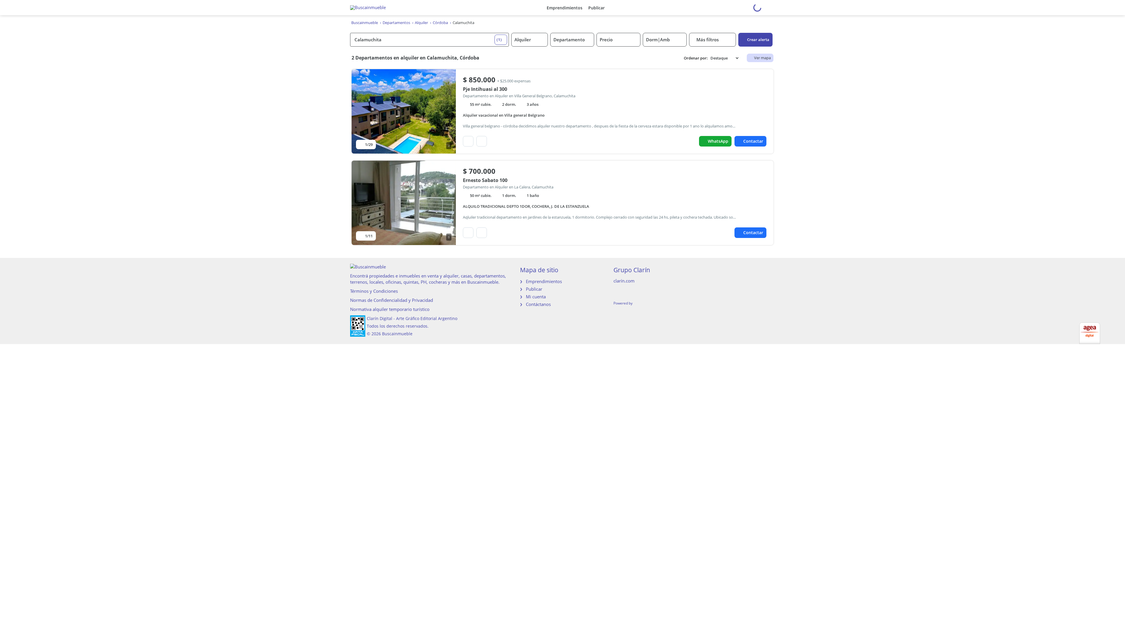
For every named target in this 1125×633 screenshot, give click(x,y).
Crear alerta (758, 39)
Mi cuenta (536, 297)
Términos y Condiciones (374, 291)
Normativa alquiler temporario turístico (389, 309)
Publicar (596, 8)
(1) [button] (499, 39)
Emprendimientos (564, 8)
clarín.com (624, 281)
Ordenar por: (696, 58)
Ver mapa (762, 57)
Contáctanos (538, 304)
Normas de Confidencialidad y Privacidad (391, 300)
